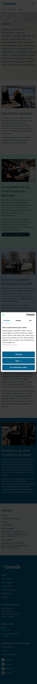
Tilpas (17, 361)
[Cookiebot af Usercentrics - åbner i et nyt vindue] (26, 315)
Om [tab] (30, 320)
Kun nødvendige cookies (18, 367)
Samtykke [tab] (6, 320)
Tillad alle (18, 354)
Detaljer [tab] (18, 320)
